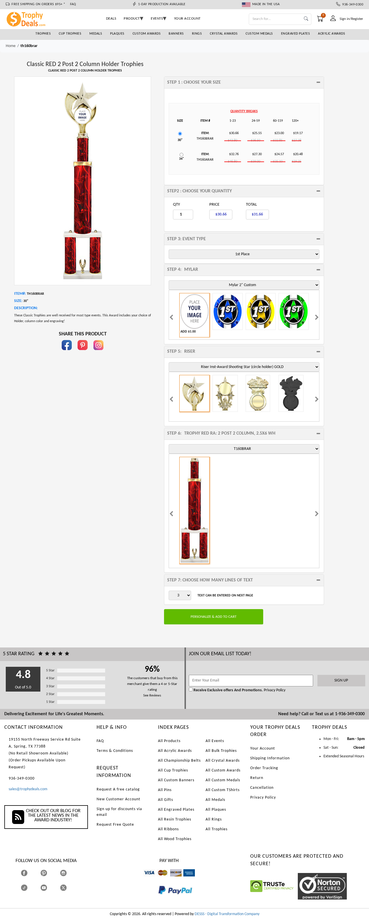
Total (251, 204)
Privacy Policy (274, 690)
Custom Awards (147, 33)
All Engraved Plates (176, 810)
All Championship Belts (179, 760)
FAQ (73, 4)
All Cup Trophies (173, 770)
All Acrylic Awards (175, 751)
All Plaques (216, 810)
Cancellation (262, 788)
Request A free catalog (118, 789)
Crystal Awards (224, 33)
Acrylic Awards (331, 33)
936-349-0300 (351, 4)
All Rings (214, 819)
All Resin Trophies (174, 819)
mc (159, 879)
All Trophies (216, 829)
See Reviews (152, 695)
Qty (176, 204)
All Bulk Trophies (221, 751)
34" (181, 159)
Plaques (117, 33)
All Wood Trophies (174, 839)
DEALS (111, 18)
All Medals (215, 800)
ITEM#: (20, 294)
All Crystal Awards (223, 760)
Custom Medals (259, 33)
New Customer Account (118, 799)
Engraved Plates (295, 33)
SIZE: (18, 301)
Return (256, 778)
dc (172, 879)
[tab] (244, 82)
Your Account (262, 748)
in (98, 353)
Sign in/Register (351, 19)
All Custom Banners (176, 780)
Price (214, 204)
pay (158, 898)
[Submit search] (306, 19)
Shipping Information (270, 758)
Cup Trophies (70, 33)
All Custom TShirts (223, 790)
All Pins (165, 790)
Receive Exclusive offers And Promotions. (228, 690)
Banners (176, 33)
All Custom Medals (223, 780)
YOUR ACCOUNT (187, 18)
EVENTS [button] (157, 18)
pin (82, 353)
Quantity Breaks (244, 111)
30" (180, 140)
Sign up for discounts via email (119, 812)
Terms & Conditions (115, 751)
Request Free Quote (115, 825)
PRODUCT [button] (132, 18)
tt (29, 887)
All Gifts (165, 800)
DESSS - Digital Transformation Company (227, 914)
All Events (215, 741)
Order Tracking (264, 768)
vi (145, 879)
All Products (169, 741)
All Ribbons (168, 829)
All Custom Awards (223, 770)
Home (11, 46)
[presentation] (171, 318)
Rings (197, 33)
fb (67, 353)
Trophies (43, 33)
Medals (95, 33)
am (186, 879)
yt (48, 887)
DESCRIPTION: (26, 308)
